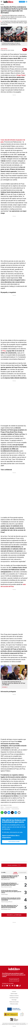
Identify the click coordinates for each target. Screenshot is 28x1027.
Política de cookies (14, 1003)
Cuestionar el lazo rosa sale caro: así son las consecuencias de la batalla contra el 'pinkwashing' (10, 899)
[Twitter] (10, 986)
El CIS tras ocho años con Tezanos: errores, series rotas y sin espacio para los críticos (11, 891)
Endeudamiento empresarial (11, 807)
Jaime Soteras (4, 48)
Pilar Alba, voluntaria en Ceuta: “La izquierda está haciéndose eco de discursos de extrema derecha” (9, 906)
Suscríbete (21, 1)
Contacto (14, 991)
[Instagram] (14, 986)
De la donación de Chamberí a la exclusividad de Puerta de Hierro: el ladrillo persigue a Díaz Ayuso (9, 884)
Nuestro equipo (14, 993)
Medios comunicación (5, 808)
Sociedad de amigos (14, 997)
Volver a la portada (14, 915)
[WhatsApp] (2, 986)
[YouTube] (17, 986)
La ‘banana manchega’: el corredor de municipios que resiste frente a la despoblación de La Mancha (10, 876)
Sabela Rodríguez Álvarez (6, 901)
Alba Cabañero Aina (5, 879)
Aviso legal (14, 999)
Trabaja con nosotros (14, 995)
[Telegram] (12, 986)
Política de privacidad (14, 1001)
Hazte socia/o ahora (14, 841)
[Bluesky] (7, 986)
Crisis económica (15, 808)
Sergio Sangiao (4, 894)
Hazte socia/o (14, 979)
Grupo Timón (21, 75)
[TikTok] (20, 986)
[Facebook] (4, 986)
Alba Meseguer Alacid (6, 909)
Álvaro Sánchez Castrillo (6, 886)
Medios (2, 807)
